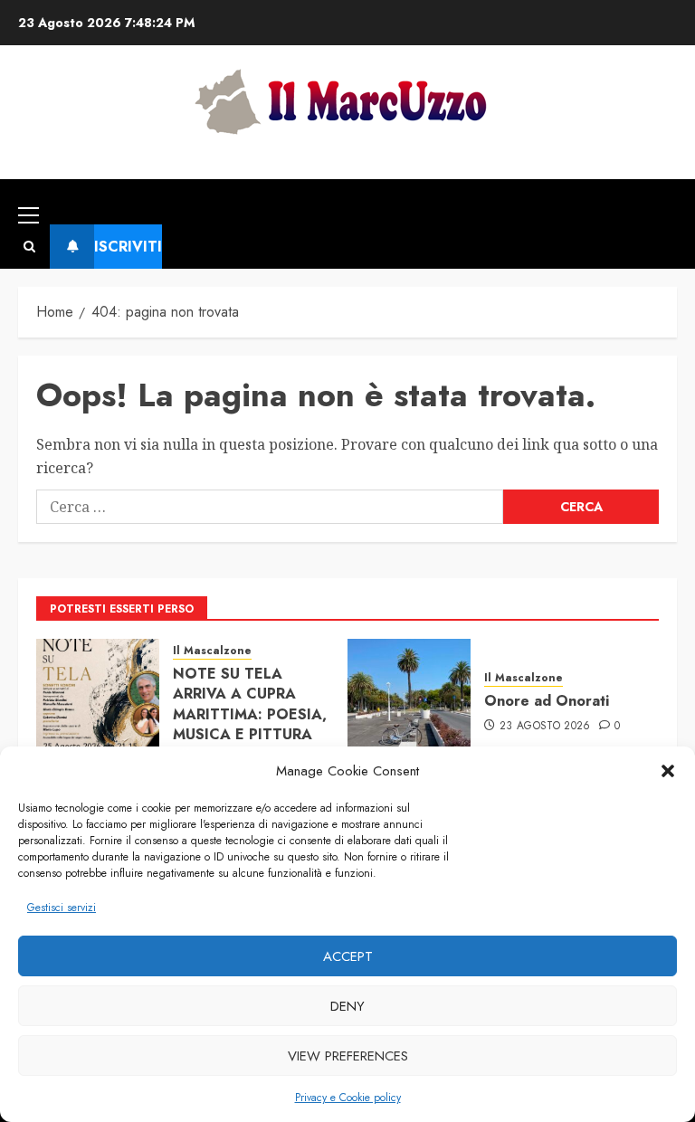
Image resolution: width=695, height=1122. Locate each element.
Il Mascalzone (212, 651)
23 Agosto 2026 (545, 726)
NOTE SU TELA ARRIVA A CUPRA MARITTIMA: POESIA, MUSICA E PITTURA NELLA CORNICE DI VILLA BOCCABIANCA (250, 734)
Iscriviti (128, 246)
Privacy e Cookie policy (348, 1097)
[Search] (29, 246)
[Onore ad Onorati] (409, 700)
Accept (348, 956)
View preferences (348, 1056)
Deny (347, 1006)
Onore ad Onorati (546, 700)
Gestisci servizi (61, 907)
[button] (668, 771)
